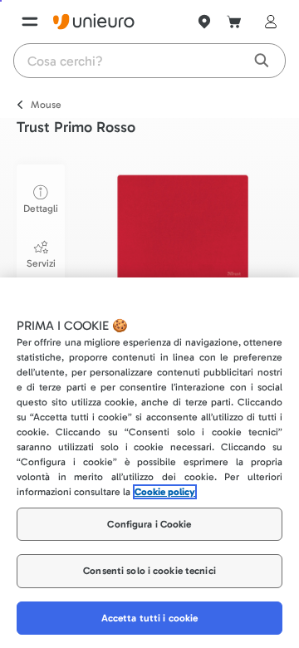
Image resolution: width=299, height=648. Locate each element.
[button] (182, 229)
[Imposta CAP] (204, 21)
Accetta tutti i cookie (150, 618)
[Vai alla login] (267, 21)
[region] (149, 462)
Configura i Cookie (149, 524)
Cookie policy (165, 492)
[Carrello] (234, 21)
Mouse (46, 104)
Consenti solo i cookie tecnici (149, 571)
